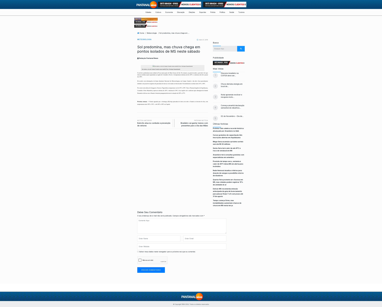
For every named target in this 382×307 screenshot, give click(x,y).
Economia (169, 12)
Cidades (148, 12)
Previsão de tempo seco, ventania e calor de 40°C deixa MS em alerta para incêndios (228, 163)
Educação (181, 12)
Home (142, 33)
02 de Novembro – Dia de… (232, 116)
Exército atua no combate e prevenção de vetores (153, 123)
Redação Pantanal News (148, 58)
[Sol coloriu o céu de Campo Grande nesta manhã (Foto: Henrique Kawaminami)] (173, 66)
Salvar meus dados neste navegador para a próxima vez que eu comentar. (167, 252)
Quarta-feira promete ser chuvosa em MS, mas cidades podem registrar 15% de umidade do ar (228, 182)
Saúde (231, 12)
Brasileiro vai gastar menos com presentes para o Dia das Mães (194, 123)
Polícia (212, 12)
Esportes (202, 12)
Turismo (241, 12)
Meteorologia (152, 33)
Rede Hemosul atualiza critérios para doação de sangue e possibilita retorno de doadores (228, 173)
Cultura (158, 12)
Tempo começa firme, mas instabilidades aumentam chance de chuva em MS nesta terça (227, 202)
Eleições (192, 12)
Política (222, 12)
